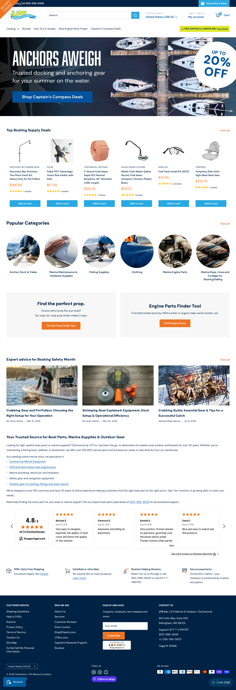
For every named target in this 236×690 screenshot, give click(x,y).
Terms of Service (16, 632)
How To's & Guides (45, 28)
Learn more (79, 578)
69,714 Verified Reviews (32, 531)
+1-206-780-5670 (170, 639)
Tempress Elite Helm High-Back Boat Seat (208, 173)
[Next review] (224, 526)
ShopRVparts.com (65, 632)
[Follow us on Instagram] (100, 672)
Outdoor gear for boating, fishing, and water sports (39, 484)
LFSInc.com (61, 637)
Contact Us (13, 637)
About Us (60, 611)
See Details (222, 28)
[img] (32, 527)
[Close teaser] (20, 4)
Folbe (50, 167)
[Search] (135, 15)
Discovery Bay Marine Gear (24, 167)
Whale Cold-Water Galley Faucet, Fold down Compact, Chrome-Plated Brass (136, 177)
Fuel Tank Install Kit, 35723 (173, 171)
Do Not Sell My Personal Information (20, 649)
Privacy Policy (14, 627)
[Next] (229, 173)
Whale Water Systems (133, 167)
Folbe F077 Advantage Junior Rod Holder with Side (60, 175)
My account (196, 17)
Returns (11, 622)
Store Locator (62, 627)
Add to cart (25, 203)
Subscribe (114, 635)
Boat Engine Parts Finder (73, 28)
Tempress (201, 167)
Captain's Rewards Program (71, 642)
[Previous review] (11, 526)
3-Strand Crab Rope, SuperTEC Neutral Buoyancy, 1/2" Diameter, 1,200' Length (98, 177)
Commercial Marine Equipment (27, 461)
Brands (26, 28)
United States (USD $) (19, 666)
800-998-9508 (139, 502)
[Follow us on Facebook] (94, 672)
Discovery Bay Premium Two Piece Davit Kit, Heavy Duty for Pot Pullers (25, 175)
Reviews (59, 648)
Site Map (11, 642)
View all (225, 130)
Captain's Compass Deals (106, 28)
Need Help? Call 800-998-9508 (25, 3)
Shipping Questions (17, 611)
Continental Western (96, 167)
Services (60, 616)
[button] (9, 9)
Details (44, 574)
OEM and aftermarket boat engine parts (32, 467)
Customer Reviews (65, 622)
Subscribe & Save (216, 3)
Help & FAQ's (14, 616)
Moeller (163, 167)
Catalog (11, 28)
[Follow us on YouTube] (106, 672)
